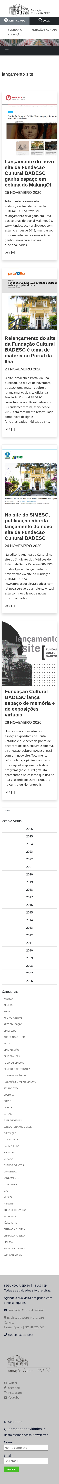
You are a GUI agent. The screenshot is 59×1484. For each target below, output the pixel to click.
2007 (29, 973)
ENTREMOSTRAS (13, 1120)
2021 (29, 867)
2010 (29, 950)
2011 (29, 943)
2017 (29, 897)
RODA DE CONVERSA (15, 1209)
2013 (29, 927)
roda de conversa (15, 1248)
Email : (8, 1455)
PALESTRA (9, 1203)
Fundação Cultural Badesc (26, 1310)
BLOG (7, 1011)
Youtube (13, 1397)
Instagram (14, 1393)
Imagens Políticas (15, 1075)
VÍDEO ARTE (10, 1222)
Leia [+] (10, 252)
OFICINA (8, 1158)
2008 (29, 965)
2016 (29, 905)
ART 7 (7, 1043)
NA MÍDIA (9, 1152)
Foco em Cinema (14, 1062)
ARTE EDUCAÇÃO (13, 1024)
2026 (29, 829)
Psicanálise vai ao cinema (20, 1081)
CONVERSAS (10, 1171)
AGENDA (8, 998)
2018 (29, 889)
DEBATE (8, 1107)
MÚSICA (8, 1197)
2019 (29, 882)
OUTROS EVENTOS (14, 1165)
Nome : (9, 1442)
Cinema (8, 1241)
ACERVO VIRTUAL (13, 1017)
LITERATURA (10, 1184)
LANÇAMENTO (11, 1177)
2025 (29, 836)
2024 (29, 844)
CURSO (7, 1101)
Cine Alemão (11, 1049)
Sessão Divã (11, 1088)
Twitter (12, 1383)
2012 (29, 935)
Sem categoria (13, 1254)
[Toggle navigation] (6, 51)
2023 (29, 851)
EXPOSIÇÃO (10, 1133)
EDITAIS (8, 1113)
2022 (29, 859)
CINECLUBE (10, 1030)
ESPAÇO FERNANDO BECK (18, 1126)
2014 (29, 920)
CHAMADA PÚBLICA (14, 1229)
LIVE (6, 1190)
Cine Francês (12, 1056)
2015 (29, 912)
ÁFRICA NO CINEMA (14, 1037)
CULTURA (9, 1094)
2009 (29, 958)
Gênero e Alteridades (17, 1069)
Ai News (8, 1004)
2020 (29, 874)
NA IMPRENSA (11, 1145)
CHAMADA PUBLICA (14, 1235)
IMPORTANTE (11, 1139)
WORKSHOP (10, 1216)
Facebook (13, 1388)
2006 (29, 981)
